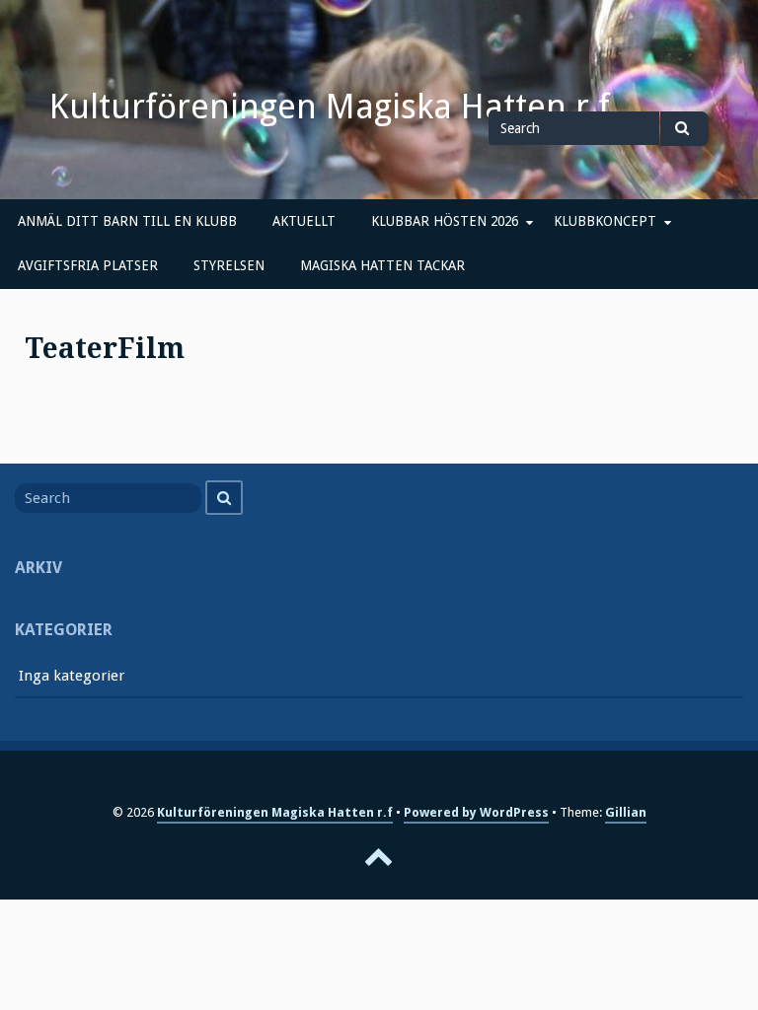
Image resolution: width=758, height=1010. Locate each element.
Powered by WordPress (476, 812)
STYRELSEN (229, 265)
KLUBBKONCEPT (605, 221)
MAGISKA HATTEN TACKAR (382, 265)
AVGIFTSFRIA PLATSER (88, 265)
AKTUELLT (304, 221)
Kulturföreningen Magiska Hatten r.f (329, 106)
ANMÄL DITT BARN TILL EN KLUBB (127, 221)
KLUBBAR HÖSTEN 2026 (444, 221)
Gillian (625, 812)
